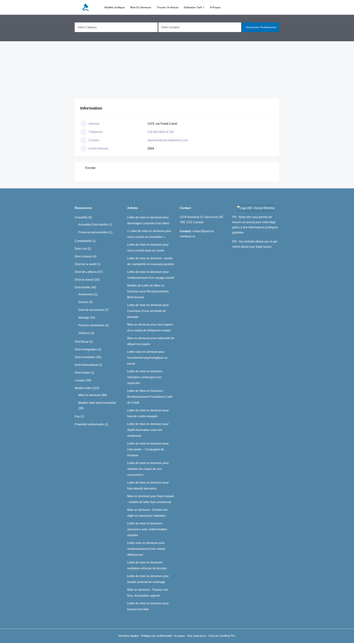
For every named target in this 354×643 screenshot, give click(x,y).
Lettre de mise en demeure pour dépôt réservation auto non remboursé (148, 429)
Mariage (83, 317)
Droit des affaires (86, 271)
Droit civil (81, 248)
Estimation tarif (193, 7)
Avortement (85, 294)
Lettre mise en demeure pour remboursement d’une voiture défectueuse (146, 548)
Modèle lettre (83, 388)
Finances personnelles (93, 232)
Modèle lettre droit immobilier (97, 402)
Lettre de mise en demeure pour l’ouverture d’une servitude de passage (148, 310)
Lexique (80, 380)
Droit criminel (83, 256)
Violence (84, 333)
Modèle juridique (115, 7)
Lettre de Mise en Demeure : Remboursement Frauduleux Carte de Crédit (150, 396)
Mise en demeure (140, 7)
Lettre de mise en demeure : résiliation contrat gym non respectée (145, 377)
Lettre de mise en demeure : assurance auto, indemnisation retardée (147, 529)
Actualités (81, 217)
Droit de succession (91, 309)
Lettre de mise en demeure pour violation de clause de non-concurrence (148, 468)
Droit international (86, 364)
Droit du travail (84, 279)
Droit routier (82, 372)
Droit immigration (86, 349)
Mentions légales (129, 635)
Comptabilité (83, 241)
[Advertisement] (177, 70)
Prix (77, 416)
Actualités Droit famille (93, 224)
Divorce (83, 302)
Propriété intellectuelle (89, 424)
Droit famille (82, 287)
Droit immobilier (85, 357)
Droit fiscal (81, 341)
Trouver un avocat (167, 7)
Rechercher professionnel (261, 27)
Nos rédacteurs (196, 635)
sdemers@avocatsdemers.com (168, 140)
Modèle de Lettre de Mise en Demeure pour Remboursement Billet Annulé (148, 291)
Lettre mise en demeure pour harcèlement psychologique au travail (147, 357)
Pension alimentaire (91, 325)
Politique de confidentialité (157, 635)
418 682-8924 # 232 (161, 131)
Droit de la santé (85, 264)
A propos (215, 7)
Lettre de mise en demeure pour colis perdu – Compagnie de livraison (148, 449)
